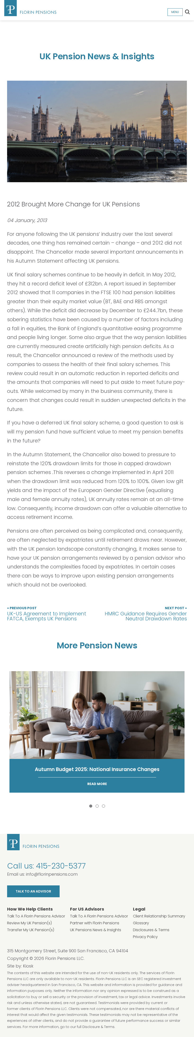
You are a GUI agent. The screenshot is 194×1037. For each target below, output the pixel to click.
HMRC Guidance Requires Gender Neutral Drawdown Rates (146, 613)
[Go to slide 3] (103, 806)
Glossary (141, 923)
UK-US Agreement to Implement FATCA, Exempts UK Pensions (46, 613)
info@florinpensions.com (52, 874)
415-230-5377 (61, 865)
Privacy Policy (145, 936)
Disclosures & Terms (151, 930)
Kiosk (28, 966)
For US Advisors (87, 909)
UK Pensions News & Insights (95, 930)
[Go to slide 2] (97, 806)
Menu (175, 12)
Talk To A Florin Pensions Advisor (36, 916)
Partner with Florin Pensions (94, 923)
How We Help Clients (30, 909)
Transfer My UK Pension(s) (30, 930)
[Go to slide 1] (91, 806)
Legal (139, 909)
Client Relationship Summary (159, 916)
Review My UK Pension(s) (29, 923)
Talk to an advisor (33, 891)
